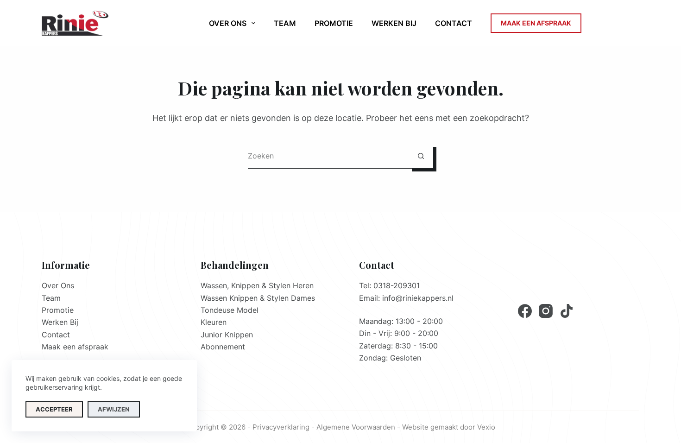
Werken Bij (394, 23)
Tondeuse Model (230, 310)
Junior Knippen (227, 334)
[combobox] (328, 156)
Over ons (227, 23)
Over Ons (58, 285)
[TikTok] (567, 311)
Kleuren (214, 322)
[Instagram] (546, 311)
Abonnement (223, 346)
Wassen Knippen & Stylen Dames (258, 298)
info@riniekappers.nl (418, 298)
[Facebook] (525, 311)
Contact (453, 23)
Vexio (486, 427)
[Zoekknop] (421, 156)
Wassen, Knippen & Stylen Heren (257, 285)
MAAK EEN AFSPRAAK (536, 23)
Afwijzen (114, 409)
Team (285, 23)
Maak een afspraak (75, 346)
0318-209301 (396, 285)
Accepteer (54, 409)
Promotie (334, 23)
